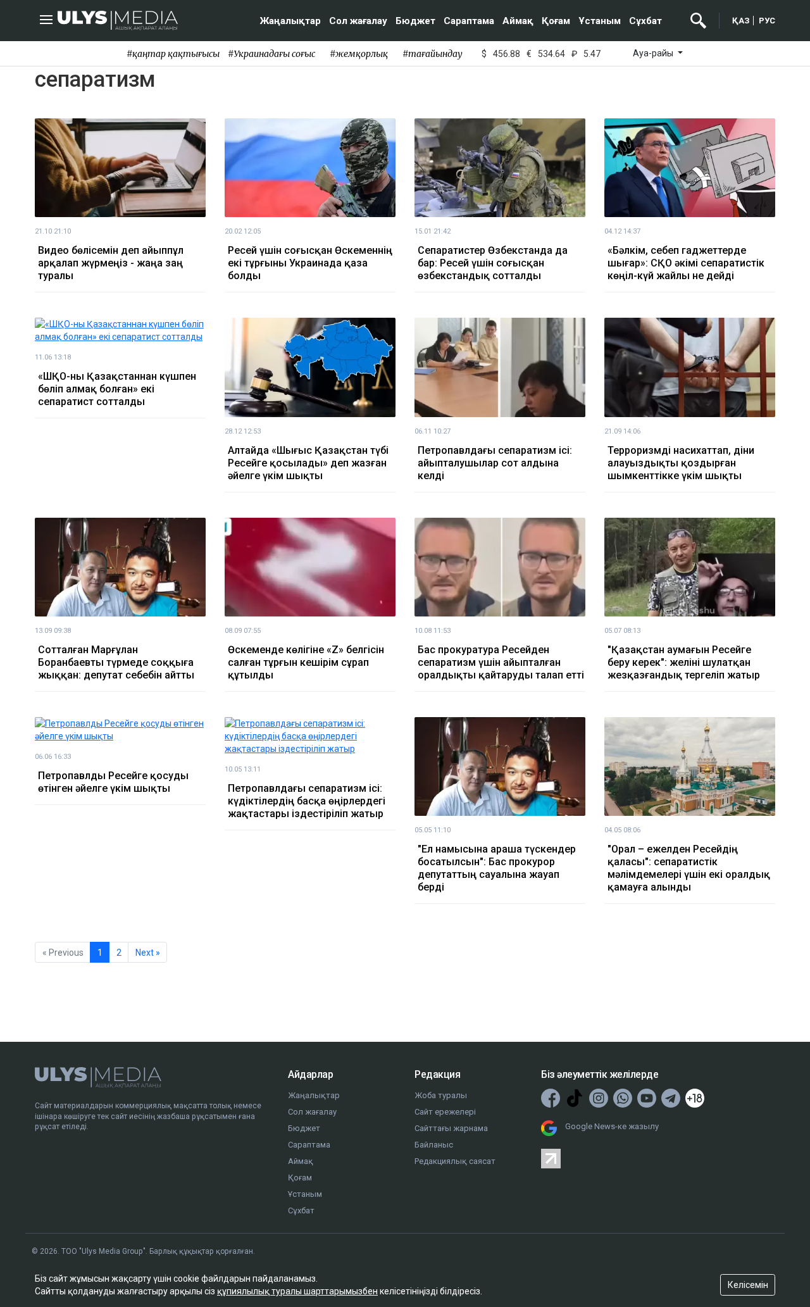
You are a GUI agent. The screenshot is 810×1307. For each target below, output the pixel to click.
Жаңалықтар (290, 21)
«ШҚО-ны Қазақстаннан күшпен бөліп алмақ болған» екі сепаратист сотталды (117, 389)
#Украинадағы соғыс (271, 53)
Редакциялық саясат (454, 1161)
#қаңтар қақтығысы (173, 53)
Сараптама (469, 21)
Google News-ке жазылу (612, 1126)
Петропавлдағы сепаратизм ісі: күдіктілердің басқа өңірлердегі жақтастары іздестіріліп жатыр (306, 801)
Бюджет (415, 21)
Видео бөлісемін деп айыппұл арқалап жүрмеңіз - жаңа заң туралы (111, 263)
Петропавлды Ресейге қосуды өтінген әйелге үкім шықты (113, 782)
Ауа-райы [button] (654, 53)
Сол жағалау (358, 21)
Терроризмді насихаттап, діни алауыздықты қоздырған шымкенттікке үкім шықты (681, 463)
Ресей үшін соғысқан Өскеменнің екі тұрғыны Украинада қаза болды (310, 263)
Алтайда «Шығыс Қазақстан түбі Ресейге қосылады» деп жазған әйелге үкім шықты (308, 463)
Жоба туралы (440, 1095)
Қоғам (556, 21)
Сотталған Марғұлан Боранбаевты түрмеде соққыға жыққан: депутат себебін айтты (116, 662)
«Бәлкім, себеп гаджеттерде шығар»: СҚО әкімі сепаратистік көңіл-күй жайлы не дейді (686, 263)
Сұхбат (645, 21)
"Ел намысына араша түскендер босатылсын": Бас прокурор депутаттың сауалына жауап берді (497, 868)
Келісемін (748, 1285)
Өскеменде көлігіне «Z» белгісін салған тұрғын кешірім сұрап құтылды (306, 662)
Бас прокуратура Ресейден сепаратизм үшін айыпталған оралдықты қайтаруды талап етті (501, 662)
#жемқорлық (359, 53)
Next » (147, 952)
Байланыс (433, 1144)
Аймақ (517, 21)
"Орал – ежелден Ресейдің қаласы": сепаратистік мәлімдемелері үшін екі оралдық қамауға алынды (689, 868)
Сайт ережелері (445, 1111)
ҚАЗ (741, 20)
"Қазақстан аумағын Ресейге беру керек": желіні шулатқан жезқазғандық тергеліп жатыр (684, 662)
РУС (767, 20)
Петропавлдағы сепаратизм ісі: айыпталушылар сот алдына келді (495, 463)
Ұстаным (599, 21)
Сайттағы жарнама (451, 1128)
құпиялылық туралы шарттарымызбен (297, 1291)
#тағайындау (432, 53)
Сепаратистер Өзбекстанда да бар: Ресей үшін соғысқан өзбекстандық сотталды (493, 263)
